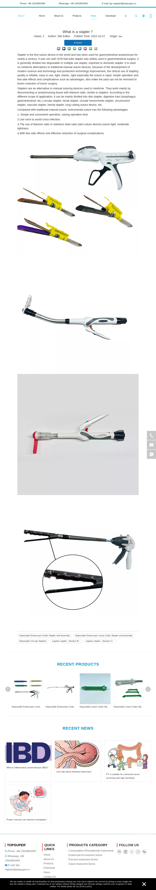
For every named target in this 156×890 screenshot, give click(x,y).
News (93, 15)
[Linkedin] (125, 851)
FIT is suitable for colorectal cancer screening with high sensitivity (123, 776)
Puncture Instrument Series (83, 859)
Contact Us (50, 876)
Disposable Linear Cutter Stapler (129, 706)
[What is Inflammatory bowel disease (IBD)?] (28, 752)
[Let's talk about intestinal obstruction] (78, 754)
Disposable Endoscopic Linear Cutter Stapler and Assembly (103, 635)
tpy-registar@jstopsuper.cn (122, 3)
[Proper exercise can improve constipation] (28, 801)
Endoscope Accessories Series (85, 855)
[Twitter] (131, 851)
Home (42, 15)
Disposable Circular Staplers (33, 641)
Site (120, 36)
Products (77, 15)
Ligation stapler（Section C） (100, 641)
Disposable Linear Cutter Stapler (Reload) (95, 706)
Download (110, 15)
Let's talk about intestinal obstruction (73, 771)
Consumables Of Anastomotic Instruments (91, 850)
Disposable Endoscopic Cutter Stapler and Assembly (44, 635)
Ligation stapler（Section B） (66, 641)
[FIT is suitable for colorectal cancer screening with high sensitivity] (128, 755)
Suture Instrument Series (82, 864)
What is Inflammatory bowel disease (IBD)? (27, 767)
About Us (58, 15)
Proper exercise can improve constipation (26, 819)
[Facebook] (119, 851)
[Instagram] (138, 851)
